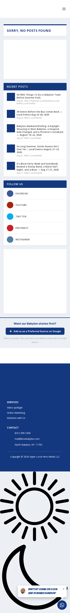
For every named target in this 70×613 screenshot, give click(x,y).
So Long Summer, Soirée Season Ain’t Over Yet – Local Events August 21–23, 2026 (38, 149)
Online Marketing (16, 412)
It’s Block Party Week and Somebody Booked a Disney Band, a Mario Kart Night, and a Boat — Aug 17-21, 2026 (38, 166)
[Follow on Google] (47, 392)
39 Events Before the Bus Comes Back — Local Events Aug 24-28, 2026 (39, 113)
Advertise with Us (16, 417)
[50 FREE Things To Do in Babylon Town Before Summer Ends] (11, 97)
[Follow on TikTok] (27, 392)
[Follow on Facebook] (8, 392)
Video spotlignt (15, 407)
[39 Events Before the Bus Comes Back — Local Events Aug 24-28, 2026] (11, 114)
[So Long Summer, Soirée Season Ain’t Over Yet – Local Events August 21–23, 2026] (11, 148)
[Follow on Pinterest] (40, 392)
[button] (35, 542)
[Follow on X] (14, 392)
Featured (35, 100)
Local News (36, 138)
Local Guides (29, 103)
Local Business (46, 100)
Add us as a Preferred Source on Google (37, 331)
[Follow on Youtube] (34, 392)
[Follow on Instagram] (21, 392)
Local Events (36, 117)
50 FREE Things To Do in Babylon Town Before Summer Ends (39, 96)
